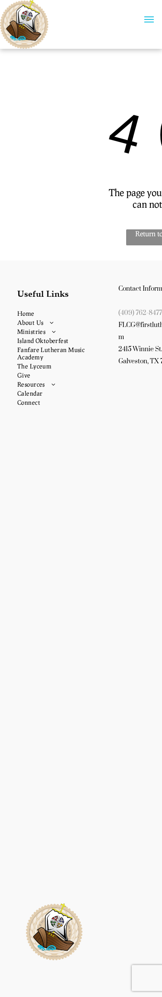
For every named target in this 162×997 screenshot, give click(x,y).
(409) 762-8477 (140, 313)
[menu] (149, 19)
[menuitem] (64, 313)
